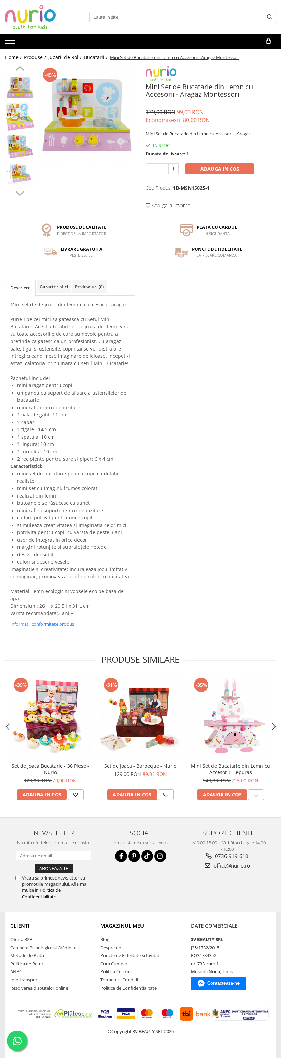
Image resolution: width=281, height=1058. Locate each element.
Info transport (24, 980)
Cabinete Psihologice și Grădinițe (43, 947)
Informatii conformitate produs (42, 624)
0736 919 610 (230, 855)
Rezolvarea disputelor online (39, 988)
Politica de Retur (27, 964)
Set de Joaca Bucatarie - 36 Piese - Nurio (50, 769)
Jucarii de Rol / (65, 57)
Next (19, 192)
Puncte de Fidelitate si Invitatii (130, 955)
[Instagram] (160, 856)
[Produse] (11, 43)
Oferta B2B (21, 939)
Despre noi (111, 947)
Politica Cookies (116, 971)
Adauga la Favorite (170, 205)
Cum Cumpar (113, 964)
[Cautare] (270, 17)
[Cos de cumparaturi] (268, 41)
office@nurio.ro (231, 865)
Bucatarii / (96, 57)
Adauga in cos (219, 169)
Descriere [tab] (20, 288)
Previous (19, 69)
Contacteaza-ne (223, 983)
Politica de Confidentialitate (41, 893)
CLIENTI (19, 925)
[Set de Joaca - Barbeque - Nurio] (140, 717)
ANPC (16, 971)
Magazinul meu (122, 925)
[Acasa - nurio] (39, 17)
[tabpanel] (86, 114)
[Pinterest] (134, 856)
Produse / (35, 57)
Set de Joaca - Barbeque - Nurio (140, 766)
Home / (14, 57)
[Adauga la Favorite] (76, 794)
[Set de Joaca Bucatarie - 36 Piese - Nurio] (50, 717)
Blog (104, 939)
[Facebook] (121, 856)
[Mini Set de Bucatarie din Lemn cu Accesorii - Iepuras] (230, 717)
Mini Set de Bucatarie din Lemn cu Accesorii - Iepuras (230, 769)
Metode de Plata (27, 955)
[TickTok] (147, 856)
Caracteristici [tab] (54, 286)
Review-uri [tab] (89, 286)
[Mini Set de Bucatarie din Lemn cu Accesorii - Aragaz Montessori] (86, 114)
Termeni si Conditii (119, 980)
